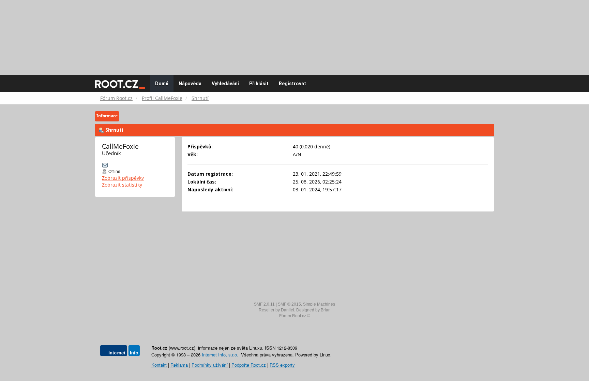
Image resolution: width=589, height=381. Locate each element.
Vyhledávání (225, 83)
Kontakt (159, 365)
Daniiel (287, 310)
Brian (326, 310)
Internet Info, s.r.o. (220, 354)
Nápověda (190, 83)
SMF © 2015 (289, 304)
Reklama (179, 365)
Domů (161, 83)
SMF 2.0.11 (264, 304)
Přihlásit (259, 83)
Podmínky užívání (210, 365)
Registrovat (292, 83)
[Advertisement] (294, 34)
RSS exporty (282, 365)
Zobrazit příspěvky (123, 178)
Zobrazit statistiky (122, 184)
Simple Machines (319, 304)
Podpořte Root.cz (248, 365)
